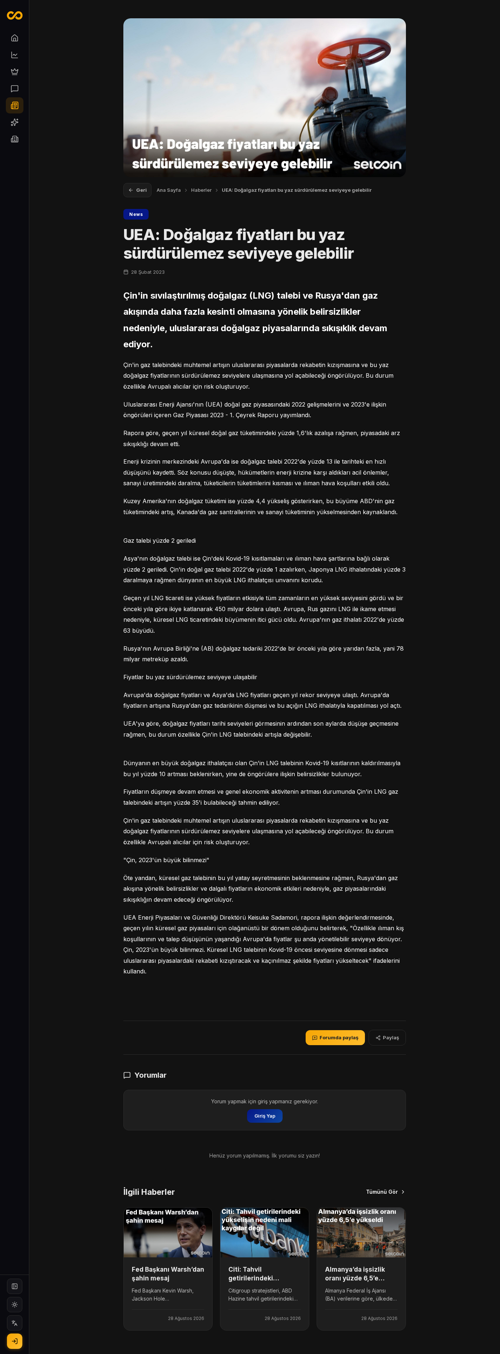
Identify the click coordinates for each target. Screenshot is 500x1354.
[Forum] (14, 89)
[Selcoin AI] (14, 122)
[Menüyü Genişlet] (14, 1286)
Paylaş (391, 1037)
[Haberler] (14, 105)
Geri (141, 190)
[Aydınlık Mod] (14, 1304)
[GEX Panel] (14, 72)
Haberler (201, 190)
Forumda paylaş (339, 1037)
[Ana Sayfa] (14, 38)
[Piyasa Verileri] (14, 55)
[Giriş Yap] (14, 1341)
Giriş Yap (264, 1116)
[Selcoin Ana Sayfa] (14, 15)
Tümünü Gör (382, 1192)
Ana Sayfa (169, 190)
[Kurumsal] (14, 139)
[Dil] (14, 1323)
